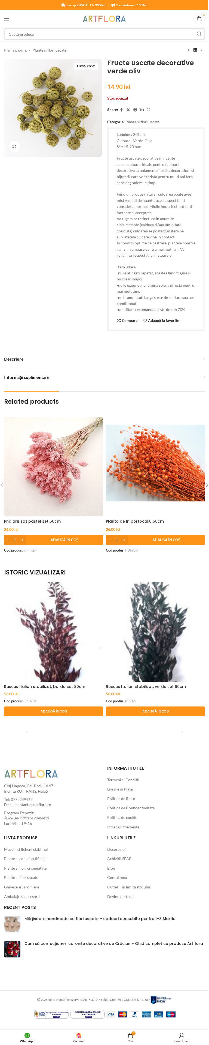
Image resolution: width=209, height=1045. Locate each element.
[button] (53, 540)
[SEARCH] (199, 34)
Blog (111, 868)
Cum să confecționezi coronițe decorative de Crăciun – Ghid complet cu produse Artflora (113, 943)
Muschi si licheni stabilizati (27, 849)
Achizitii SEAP (119, 858)
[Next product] (201, 50)
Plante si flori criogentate (25, 868)
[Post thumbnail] (12, 924)
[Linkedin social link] (142, 109)
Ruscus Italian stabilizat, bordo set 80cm (44, 686)
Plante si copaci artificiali (25, 858)
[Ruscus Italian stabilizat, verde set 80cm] (155, 632)
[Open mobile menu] (6, 18)
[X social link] (128, 109)
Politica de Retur (121, 798)
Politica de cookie (122, 817)
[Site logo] (104, 18)
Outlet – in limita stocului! (129, 887)
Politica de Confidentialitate (131, 808)
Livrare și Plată (120, 789)
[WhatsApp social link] (148, 109)
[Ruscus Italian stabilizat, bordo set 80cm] (53, 632)
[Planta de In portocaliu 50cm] (155, 466)
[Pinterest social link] (135, 109)
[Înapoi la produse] (195, 50)
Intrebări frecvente (123, 827)
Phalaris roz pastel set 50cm (32, 521)
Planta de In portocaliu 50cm (135, 521)
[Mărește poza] (14, 146)
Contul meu (117, 877)
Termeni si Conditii (123, 779)
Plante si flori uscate (49, 50)
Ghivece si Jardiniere (21, 887)
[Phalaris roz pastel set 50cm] (53, 466)
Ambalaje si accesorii (22, 896)
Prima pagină (15, 50)
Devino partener (121, 896)
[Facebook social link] (121, 109)
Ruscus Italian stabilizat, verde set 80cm (146, 686)
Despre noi (116, 849)
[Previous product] (188, 50)
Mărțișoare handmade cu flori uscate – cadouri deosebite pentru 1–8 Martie (99, 918)
